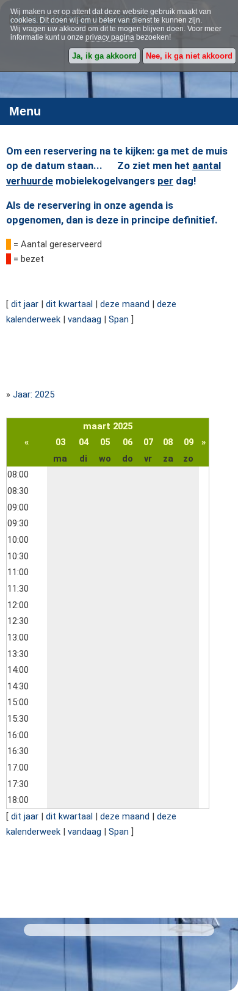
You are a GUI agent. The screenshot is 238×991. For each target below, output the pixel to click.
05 (105, 442)
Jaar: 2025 (33, 394)
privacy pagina (109, 37)
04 (83, 442)
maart (96, 426)
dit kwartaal (69, 304)
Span (119, 319)
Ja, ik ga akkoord (104, 55)
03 (60, 442)
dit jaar (24, 304)
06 (127, 442)
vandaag (84, 319)
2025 (122, 426)
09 (188, 442)
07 (148, 442)
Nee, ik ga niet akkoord (189, 55)
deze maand (125, 304)
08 (168, 442)
